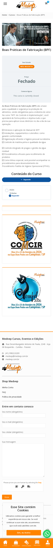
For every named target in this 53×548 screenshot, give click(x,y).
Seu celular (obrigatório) (12, 432)
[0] (46, 3)
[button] (47, 534)
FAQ (4, 392)
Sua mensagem (9, 442)
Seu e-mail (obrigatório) (12, 422)
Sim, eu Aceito (23, 532)
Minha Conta (7, 387)
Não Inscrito (26, 67)
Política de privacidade (12, 396)
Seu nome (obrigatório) (12, 411)
